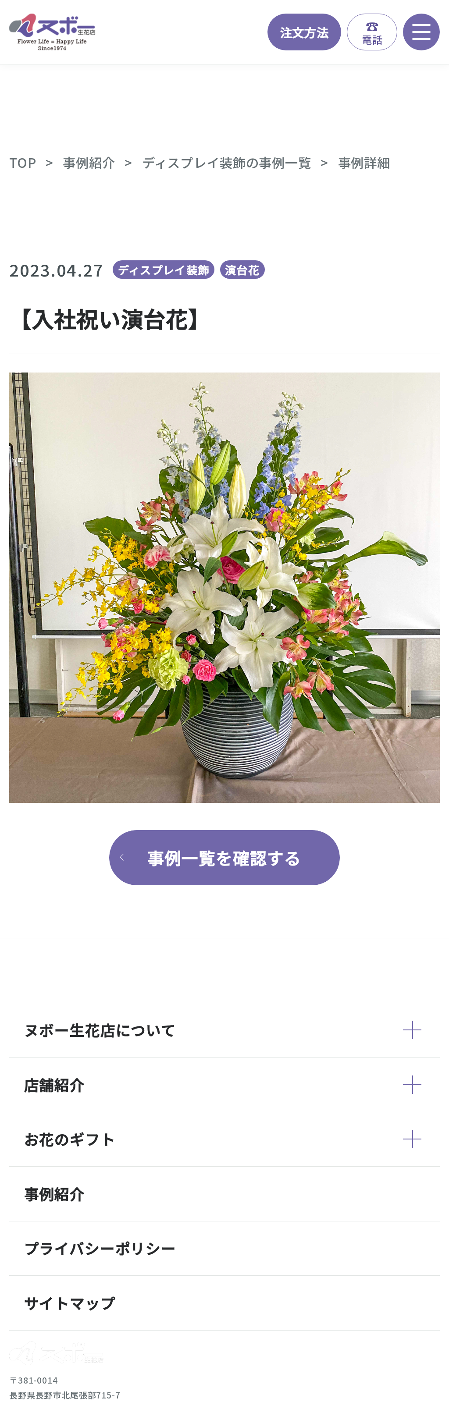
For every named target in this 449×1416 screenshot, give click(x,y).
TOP (22, 162)
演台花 (242, 269)
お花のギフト (70, 1139)
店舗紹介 (54, 1084)
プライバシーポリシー (100, 1248)
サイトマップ (70, 1302)
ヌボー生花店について (100, 1029)
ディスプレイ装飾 (164, 269)
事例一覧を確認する (224, 857)
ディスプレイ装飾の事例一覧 (226, 162)
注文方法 (304, 32)
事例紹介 (89, 162)
